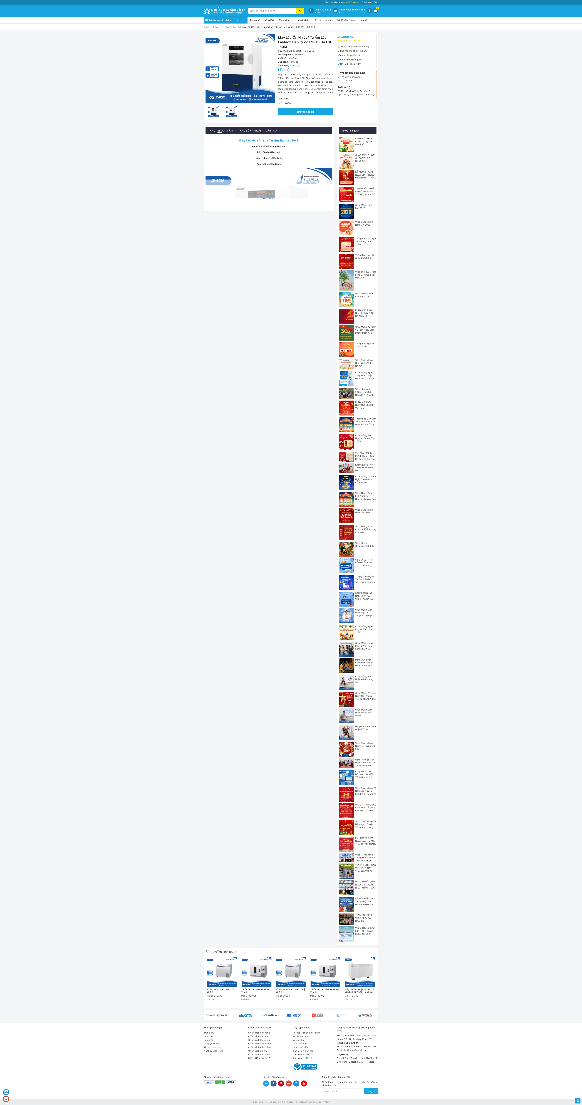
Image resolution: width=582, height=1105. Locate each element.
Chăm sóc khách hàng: (341, 2)
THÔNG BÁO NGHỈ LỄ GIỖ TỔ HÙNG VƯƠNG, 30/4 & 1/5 (365, 191)
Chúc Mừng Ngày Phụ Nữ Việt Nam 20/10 (364, 629)
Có (280, 103)
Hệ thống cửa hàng (369, 2)
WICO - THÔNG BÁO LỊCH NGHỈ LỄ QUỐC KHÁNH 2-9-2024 (365, 807)
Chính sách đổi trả (257, 1051)
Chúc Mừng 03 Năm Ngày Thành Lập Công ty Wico (365, 479)
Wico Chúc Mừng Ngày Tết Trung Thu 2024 (365, 746)
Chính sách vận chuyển (260, 1043)
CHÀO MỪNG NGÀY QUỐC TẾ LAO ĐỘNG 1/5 (365, 158)
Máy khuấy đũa (300, 1047)
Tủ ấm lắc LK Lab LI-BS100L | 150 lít (256, 990)
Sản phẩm (284, 20)
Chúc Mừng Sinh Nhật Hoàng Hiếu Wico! (363, 712)
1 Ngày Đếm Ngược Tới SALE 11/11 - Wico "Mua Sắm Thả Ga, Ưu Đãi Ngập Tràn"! (365, 582)
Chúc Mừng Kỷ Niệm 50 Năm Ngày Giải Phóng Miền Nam (365, 330)
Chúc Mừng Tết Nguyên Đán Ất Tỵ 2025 (364, 438)
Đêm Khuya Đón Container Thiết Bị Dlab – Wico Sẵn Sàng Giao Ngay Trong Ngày (364, 665)
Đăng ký (371, 1091)
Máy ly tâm (298, 1040)
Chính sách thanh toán (259, 1040)
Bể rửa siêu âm (300, 1036)
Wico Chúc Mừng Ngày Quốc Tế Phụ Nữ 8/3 (364, 363)
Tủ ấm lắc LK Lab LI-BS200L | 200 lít (222, 990)
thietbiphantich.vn (349, 40)
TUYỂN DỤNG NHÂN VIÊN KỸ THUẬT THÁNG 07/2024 (365, 868)
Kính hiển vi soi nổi (302, 1054)
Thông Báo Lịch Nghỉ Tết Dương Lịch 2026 (365, 241)
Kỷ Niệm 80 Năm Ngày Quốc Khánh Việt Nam (364, 405)
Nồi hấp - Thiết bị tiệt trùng (307, 1032)
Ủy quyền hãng (302, 20)
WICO (327, 1102)
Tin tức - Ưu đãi (323, 20)
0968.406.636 (323, 9)
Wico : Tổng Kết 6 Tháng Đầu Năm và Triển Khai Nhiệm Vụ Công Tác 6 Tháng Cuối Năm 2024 (365, 860)
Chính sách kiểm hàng (259, 1047)
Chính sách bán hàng (259, 1032)
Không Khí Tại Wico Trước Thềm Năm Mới (365, 467)
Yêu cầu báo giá (305, 111)
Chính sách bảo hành (259, 1054)
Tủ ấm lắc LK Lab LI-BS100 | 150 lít (324, 990)
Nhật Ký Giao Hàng (345, 20)
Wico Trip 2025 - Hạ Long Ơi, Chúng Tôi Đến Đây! (365, 274)
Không (288, 103)
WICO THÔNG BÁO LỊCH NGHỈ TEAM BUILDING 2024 (365, 931)
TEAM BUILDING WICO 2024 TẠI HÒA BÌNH (363, 918)
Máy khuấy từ (300, 1043)
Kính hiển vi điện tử (302, 1058)
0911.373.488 (345, 80)
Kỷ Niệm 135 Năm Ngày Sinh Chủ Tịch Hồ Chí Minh (365, 313)
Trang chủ (255, 20)
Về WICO (269, 20)
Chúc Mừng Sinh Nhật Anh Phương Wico (364, 679)
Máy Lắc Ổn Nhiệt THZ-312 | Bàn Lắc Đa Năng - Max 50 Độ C (359, 990)
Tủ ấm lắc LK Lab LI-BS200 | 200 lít (290, 990)
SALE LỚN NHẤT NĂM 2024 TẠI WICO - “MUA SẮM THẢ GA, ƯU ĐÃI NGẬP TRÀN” (365, 599)
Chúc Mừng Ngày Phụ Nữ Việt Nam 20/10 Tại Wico (364, 646)
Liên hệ (363, 20)
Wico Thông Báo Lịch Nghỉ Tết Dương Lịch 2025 (365, 529)
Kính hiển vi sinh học (303, 1051)
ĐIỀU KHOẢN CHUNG (259, 1058)
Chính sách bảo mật (258, 1036)
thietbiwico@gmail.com (352, 9)
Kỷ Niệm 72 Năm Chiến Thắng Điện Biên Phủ (364, 141)
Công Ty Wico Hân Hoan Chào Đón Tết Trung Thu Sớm (365, 762)
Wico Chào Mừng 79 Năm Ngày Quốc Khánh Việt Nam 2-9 (365, 791)
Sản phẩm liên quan (221, 952)
